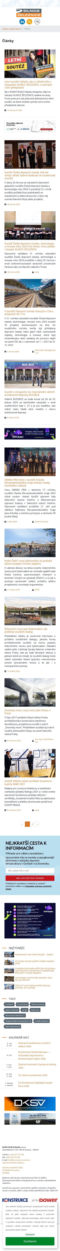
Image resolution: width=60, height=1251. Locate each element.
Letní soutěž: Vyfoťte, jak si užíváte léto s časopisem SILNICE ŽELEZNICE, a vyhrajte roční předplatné (28, 84)
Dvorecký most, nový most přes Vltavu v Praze (27, 712)
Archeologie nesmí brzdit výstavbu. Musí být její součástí (33, 978)
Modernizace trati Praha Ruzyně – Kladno (34, 954)
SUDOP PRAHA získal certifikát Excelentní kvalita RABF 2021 (28, 782)
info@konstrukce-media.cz (19, 1160)
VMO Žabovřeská (13, 1026)
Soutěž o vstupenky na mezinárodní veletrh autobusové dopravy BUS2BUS (29, 393)
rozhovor (9, 1004)
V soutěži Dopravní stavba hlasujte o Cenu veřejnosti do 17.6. (28, 312)
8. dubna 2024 (13, 417)
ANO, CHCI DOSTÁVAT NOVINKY (30, 878)
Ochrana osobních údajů (12, 1167)
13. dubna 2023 (13, 671)
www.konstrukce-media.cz (13, 1162)
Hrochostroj (22, 1004)
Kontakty (5, 1173)
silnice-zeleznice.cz (11, 28)
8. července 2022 (14, 740)
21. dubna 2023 (13, 589)
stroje (24, 1010)
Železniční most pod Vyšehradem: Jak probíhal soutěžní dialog (25, 630)
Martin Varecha (38, 1004)
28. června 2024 (13, 272)
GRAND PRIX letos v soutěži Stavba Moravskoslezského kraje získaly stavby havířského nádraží (27, 482)
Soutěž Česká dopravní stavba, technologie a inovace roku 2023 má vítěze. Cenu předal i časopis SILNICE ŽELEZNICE (29, 246)
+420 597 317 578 (17, 1154)
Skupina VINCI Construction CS (18, 1021)
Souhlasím (30, 1241)
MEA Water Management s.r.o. (45, 351)
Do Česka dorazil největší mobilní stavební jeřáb (34, 962)
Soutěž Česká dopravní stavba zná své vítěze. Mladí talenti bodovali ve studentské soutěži (29, 175)
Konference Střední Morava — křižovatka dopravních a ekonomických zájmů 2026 (34, 1055)
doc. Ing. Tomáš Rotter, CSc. (44, 740)
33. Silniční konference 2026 (32, 1075)
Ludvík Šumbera (41, 1021)
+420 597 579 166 (13, 1157)
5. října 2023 (12, 521)
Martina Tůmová (41, 521)
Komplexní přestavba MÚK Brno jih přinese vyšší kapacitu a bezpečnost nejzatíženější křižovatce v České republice (35, 970)
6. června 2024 (13, 351)
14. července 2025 (14, 110)
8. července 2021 (14, 810)
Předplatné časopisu (11, 1170)
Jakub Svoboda (12, 1010)
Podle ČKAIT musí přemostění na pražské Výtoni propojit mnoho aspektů (28, 562)
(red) (37, 272)
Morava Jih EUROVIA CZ (15, 1015)
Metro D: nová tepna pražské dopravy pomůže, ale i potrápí (32, 986)
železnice (35, 1010)
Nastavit (30, 1234)
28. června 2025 (13, 204)
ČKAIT (37, 589)
